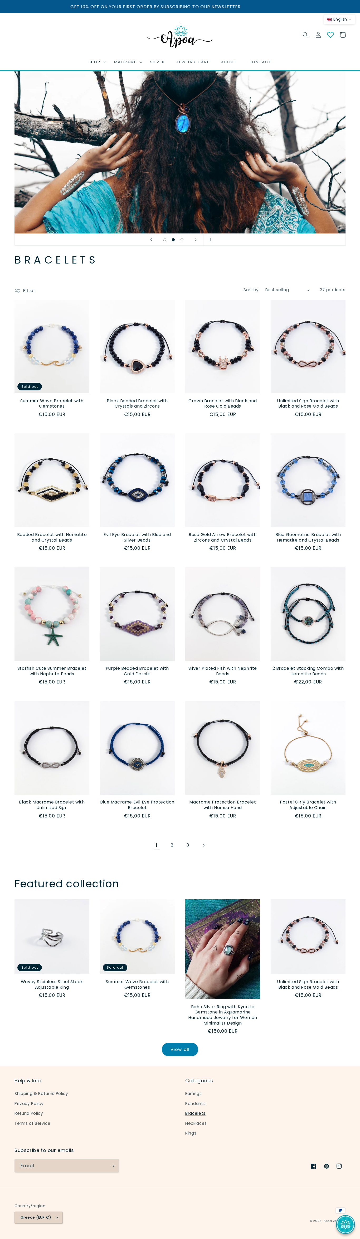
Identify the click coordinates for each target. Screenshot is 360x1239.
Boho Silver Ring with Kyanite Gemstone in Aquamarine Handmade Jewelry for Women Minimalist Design (222, 1015)
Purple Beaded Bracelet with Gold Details (137, 671)
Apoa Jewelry (335, 1221)
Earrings (193, 1093)
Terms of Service (32, 1123)
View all (180, 1049)
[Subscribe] (112, 1166)
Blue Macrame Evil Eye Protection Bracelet (137, 805)
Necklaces (196, 1123)
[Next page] (203, 845)
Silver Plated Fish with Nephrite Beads (222, 671)
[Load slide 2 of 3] (173, 239)
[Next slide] (195, 239)
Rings (190, 1133)
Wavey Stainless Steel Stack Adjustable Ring (52, 984)
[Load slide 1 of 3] (164, 239)
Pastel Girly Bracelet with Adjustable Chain (308, 805)
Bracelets (195, 1113)
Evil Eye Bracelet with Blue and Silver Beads (137, 537)
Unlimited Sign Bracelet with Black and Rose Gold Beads (308, 403)
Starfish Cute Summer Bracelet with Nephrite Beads (51, 671)
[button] (96, 62)
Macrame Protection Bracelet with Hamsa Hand (222, 805)
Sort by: (252, 290)
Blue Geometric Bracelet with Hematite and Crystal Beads (308, 537)
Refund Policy (28, 1113)
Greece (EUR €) (36, 1217)
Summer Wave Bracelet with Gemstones (52, 403)
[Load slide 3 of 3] (182, 239)
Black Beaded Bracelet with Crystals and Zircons (137, 403)
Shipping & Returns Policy (41, 1093)
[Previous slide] (151, 239)
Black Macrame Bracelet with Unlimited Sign (52, 805)
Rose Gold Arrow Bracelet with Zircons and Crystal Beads (222, 537)
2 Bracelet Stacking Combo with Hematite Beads (308, 671)
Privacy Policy (28, 1103)
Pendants (195, 1103)
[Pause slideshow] (209, 239)
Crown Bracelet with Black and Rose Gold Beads (222, 403)
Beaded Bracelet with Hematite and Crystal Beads (52, 537)
